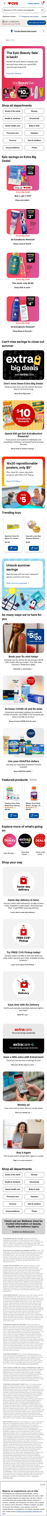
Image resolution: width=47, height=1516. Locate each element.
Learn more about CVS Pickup (22, 965)
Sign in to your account (22, 1160)
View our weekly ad (22, 1112)
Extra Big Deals (25, 853)
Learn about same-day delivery (22, 912)
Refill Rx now (22, 1015)
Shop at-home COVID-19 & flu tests (22, 721)
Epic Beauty (9, 853)
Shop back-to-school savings (22, 449)
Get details (29, 1418)
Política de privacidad (24, 1511)
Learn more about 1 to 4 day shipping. (27, 1364)
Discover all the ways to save (22, 1065)
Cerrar (42, 1484)
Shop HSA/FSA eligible (22, 771)
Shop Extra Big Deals (22, 393)
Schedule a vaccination (22, 669)
